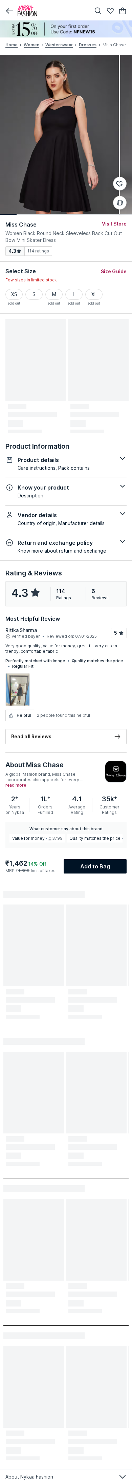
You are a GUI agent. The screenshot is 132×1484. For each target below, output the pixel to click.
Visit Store (114, 224)
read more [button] (15, 785)
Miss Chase (21, 224)
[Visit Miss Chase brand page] (115, 771)
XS (14, 294)
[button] (9, 11)
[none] (66, 28)
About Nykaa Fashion (29, 1477)
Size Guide (114, 271)
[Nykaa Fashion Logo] (52, 10)
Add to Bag (95, 866)
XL (94, 294)
